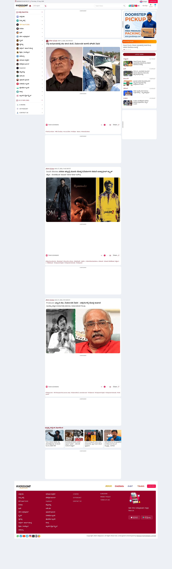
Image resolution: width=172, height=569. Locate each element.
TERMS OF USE (105, 500)
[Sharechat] (39, 536)
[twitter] (33, 536)
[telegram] (27, 536)
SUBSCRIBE (153, 2)
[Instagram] (30, 536)
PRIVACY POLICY (105, 497)
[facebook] (20, 536)
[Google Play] (147, 517)
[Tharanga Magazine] (108, 486)
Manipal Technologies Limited (146, 536)
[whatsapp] (17, 536)
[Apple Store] (134, 517)
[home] (21, 6)
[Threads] (36, 536)
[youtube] (24, 536)
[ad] (140, 24)
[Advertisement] (83, 24)
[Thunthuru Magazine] (140, 486)
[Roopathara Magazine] (119, 486)
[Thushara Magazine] (130, 486)
